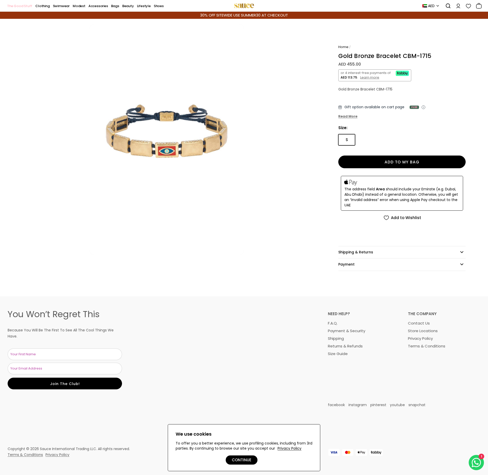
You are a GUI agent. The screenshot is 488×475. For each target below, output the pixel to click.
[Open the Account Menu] (456, 6)
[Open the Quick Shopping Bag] (477, 5)
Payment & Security (346, 330)
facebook (336, 404)
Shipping (336, 338)
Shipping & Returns (355, 252)
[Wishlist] (467, 5)
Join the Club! (65, 383)
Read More (347, 116)
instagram (357, 404)
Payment (346, 264)
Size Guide (338, 353)
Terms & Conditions (426, 346)
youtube (397, 404)
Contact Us (419, 323)
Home (343, 46)
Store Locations (423, 330)
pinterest (378, 404)
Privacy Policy (420, 338)
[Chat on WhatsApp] (476, 462)
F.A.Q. (333, 323)
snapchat (416, 404)
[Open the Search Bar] (446, 6)
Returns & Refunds (345, 346)
